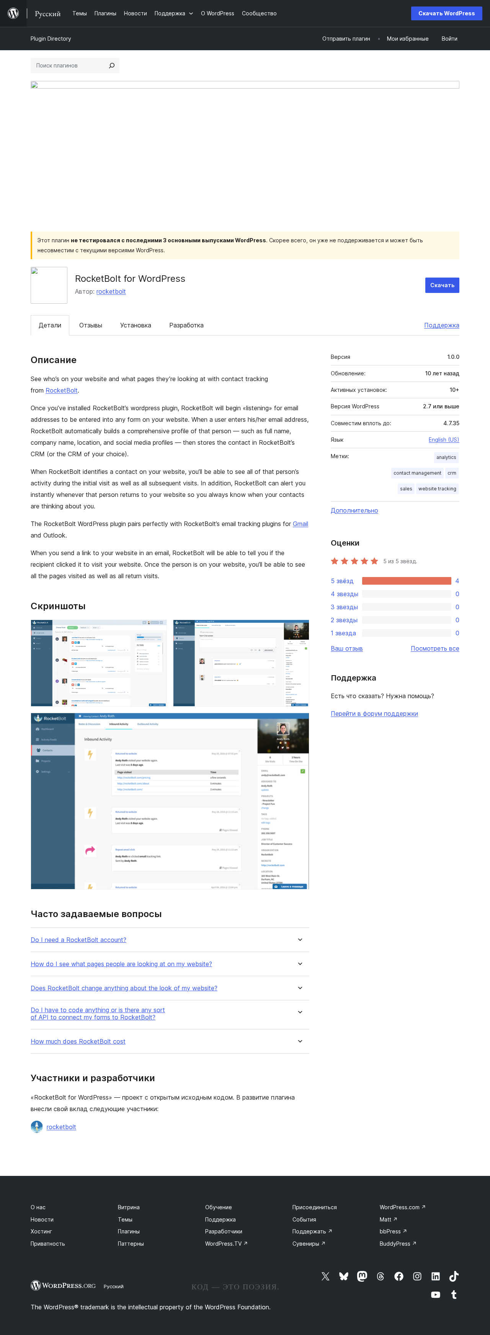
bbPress (393, 1231)
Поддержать (312, 1231)
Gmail (300, 524)
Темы (125, 1219)
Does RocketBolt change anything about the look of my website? (124, 988)
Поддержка (441, 325)
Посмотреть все (435, 648)
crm (452, 473)
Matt (389, 1219)
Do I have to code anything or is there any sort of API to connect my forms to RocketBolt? (98, 1013)
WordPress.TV (226, 1243)
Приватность (48, 1243)
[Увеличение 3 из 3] (299, 723)
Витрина (129, 1207)
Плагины (129, 1231)
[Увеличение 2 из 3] (299, 630)
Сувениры (309, 1243)
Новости (42, 1219)
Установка (135, 325)
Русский (114, 1286)
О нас (38, 1207)
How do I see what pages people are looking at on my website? (121, 964)
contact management (417, 473)
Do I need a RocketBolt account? (78, 940)
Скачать (442, 285)
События (304, 1219)
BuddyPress (398, 1243)
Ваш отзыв (347, 648)
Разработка (186, 325)
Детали (50, 325)
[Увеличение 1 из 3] (156, 630)
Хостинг (41, 1231)
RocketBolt (62, 390)
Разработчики (223, 1231)
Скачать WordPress (446, 13)
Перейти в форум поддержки (374, 713)
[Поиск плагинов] (111, 65)
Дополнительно (354, 510)
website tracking (437, 489)
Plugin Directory (51, 38)
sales (406, 489)
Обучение (218, 1207)
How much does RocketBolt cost (78, 1041)
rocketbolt (111, 291)
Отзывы (90, 325)
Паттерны (131, 1243)
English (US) (444, 439)
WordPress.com (403, 1207)
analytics (446, 457)
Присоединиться (314, 1207)
